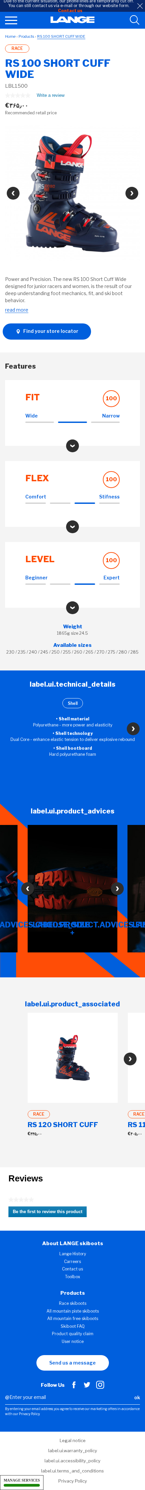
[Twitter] (87, 1387)
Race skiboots (72, 1303)
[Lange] (73, 22)
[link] (17, 95)
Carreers (72, 1261)
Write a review (50, 97)
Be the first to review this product (50, 1213)
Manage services (22, 1480)
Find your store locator (50, 331)
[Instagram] (100, 1387)
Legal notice (73, 1440)
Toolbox (72, 1276)
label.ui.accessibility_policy (72, 1460)
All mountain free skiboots (72, 1318)
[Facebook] (74, 1387)
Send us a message (72, 1363)
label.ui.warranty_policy (72, 1450)
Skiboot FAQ (73, 1326)
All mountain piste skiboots (73, 1311)
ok (137, 1397)
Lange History (72, 1253)
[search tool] (134, 20)
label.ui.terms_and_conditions (72, 1470)
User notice (73, 1341)
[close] (140, 6)
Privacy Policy (72, 1481)
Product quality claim (72, 1333)
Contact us (72, 1268)
